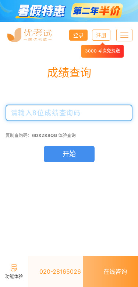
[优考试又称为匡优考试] (29, 35)
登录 (78, 35)
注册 (101, 35)
